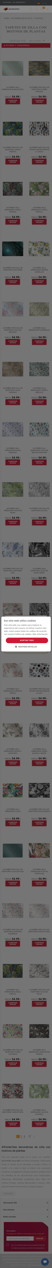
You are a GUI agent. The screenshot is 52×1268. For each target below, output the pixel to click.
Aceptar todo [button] (27, 640)
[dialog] (26, 634)
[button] (26, 646)
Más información (40, 634)
